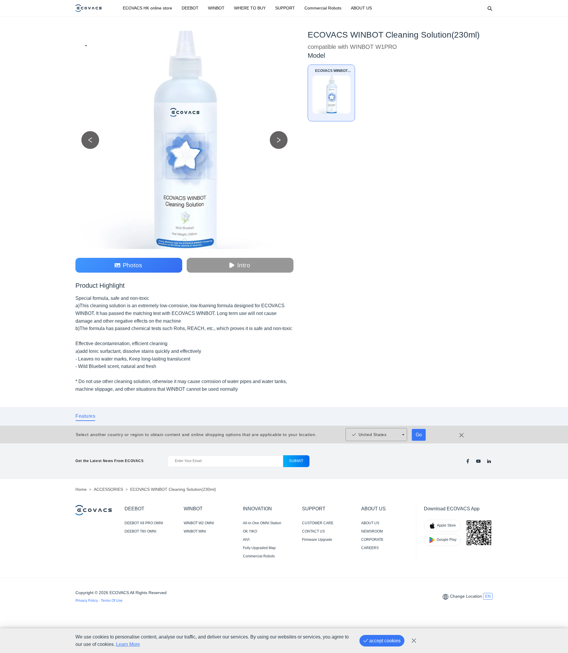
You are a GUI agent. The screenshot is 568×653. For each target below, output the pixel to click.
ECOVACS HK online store (147, 8)
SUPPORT (285, 8)
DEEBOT (190, 8)
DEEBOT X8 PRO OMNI (144, 523)
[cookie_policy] (414, 641)
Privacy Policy (87, 601)
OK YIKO (250, 531)
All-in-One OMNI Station (262, 523)
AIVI (246, 540)
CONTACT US (313, 531)
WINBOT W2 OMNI (199, 523)
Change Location (466, 596)
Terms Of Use (111, 601)
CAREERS (370, 548)
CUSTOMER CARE (317, 523)
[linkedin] (489, 461)
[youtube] (478, 461)
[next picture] (279, 140)
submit (296, 461)
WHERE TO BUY (250, 8)
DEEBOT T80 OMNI (140, 531)
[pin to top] (554, 570)
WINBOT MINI (195, 531)
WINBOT (216, 8)
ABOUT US (361, 8)
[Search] (490, 8)
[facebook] (467, 461)
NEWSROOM (372, 531)
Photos (132, 265)
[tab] (85, 416)
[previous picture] (90, 140)
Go (419, 434)
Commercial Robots (322, 8)
